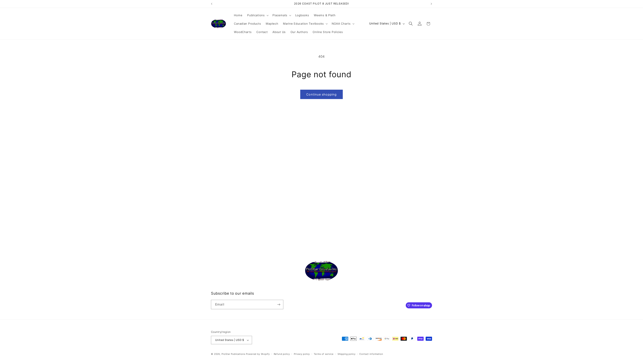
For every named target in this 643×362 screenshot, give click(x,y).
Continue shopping (321, 94)
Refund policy (282, 354)
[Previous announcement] (211, 4)
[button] (257, 15)
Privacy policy (302, 354)
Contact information (371, 354)
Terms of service (323, 354)
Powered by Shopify (258, 354)
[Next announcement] (431, 4)
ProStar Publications (233, 354)
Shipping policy (346, 354)
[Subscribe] (278, 304)
